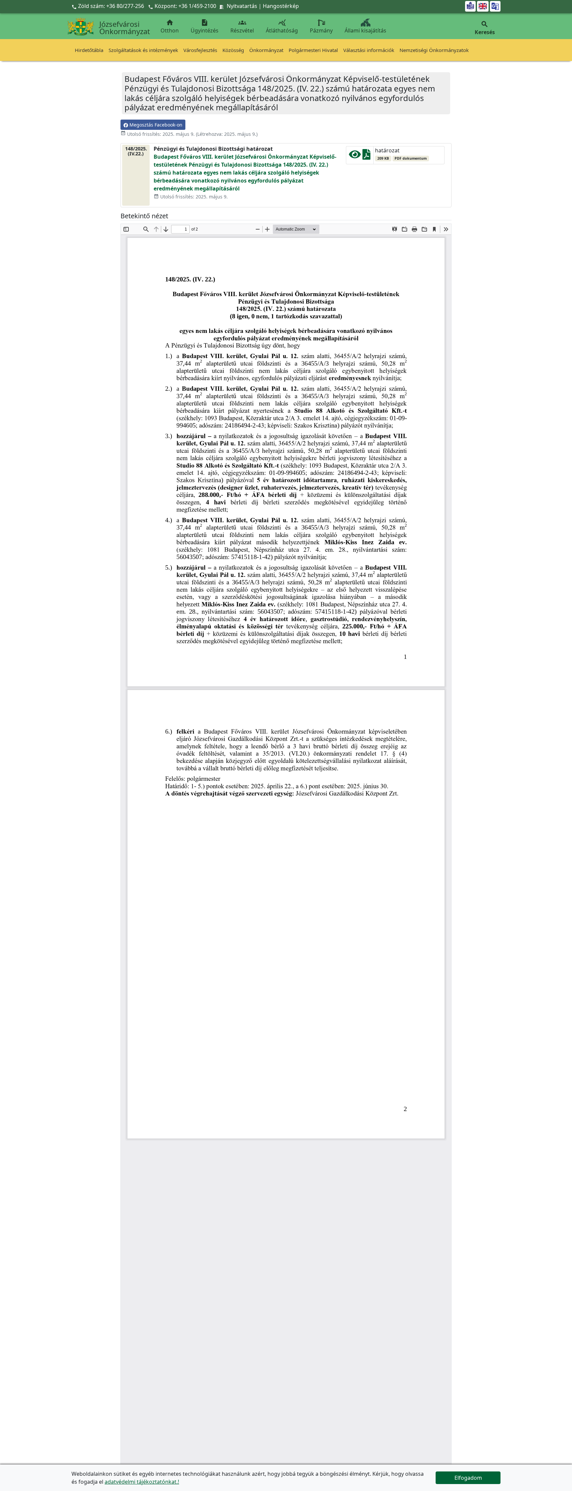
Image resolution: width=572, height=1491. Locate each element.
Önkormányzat (266, 50)
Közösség (233, 50)
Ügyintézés (204, 26)
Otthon (170, 26)
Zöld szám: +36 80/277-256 (108, 6)
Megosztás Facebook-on (155, 125)
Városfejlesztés (200, 50)
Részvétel (242, 26)
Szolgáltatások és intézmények (143, 50)
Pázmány (321, 30)
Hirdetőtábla (89, 50)
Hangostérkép (281, 6)
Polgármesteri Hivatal (313, 50)
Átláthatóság (282, 26)
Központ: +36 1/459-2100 (185, 6)
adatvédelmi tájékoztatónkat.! (142, 1481)
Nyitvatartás (242, 6)
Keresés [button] (485, 28)
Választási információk (368, 50)
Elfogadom (468, 1477)
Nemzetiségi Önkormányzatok (434, 50)
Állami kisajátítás (365, 30)
